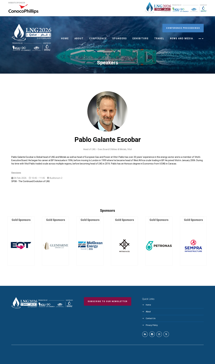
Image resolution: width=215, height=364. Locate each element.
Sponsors (119, 38)
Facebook (152, 334)
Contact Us (151, 318)
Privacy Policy (152, 325)
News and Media (181, 38)
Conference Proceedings (183, 28)
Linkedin (145, 334)
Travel (159, 38)
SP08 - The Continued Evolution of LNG (30, 181)
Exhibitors (141, 38)
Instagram (159, 334)
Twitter (166, 334)
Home (65, 38)
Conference (98, 38)
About (79, 38)
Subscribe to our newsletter (107, 301)
